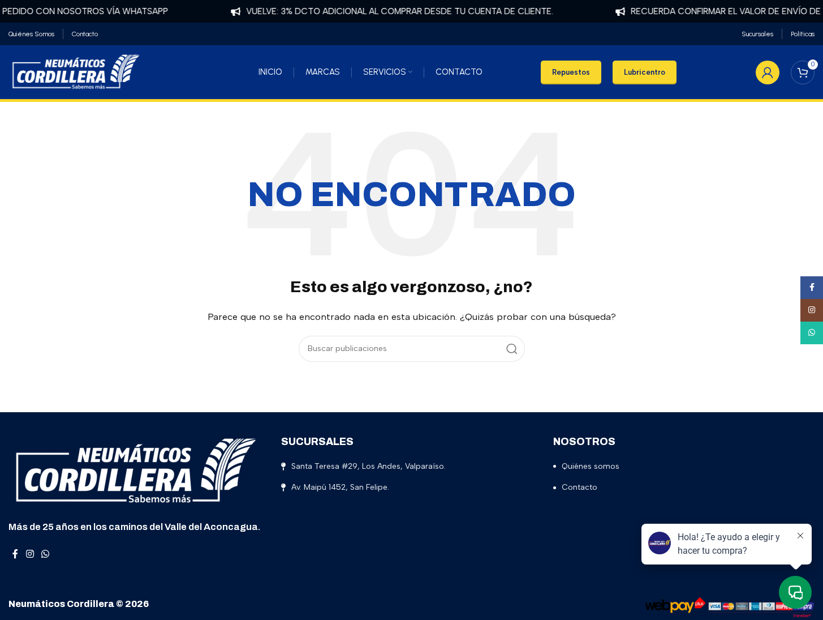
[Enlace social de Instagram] (29, 554)
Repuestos (571, 72)
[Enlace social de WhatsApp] (45, 554)
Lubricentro (644, 72)
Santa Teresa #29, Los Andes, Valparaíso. (368, 466)
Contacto (579, 487)
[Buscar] (512, 349)
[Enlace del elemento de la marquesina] (387, 11)
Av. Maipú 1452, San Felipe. (340, 487)
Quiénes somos (590, 466)
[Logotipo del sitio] (75, 71)
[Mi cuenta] (767, 72)
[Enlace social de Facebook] (15, 554)
